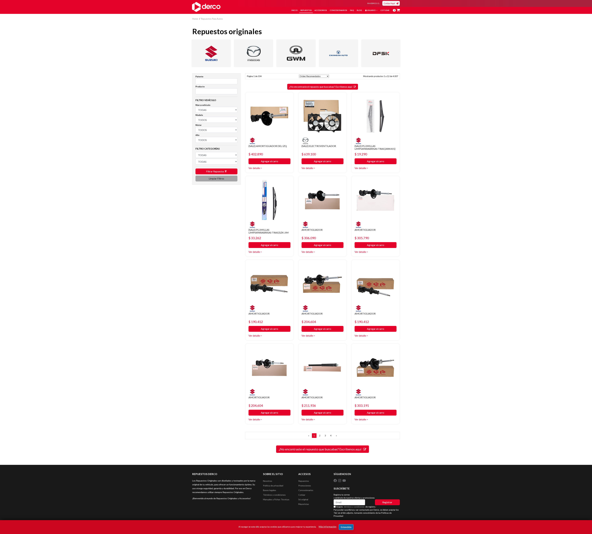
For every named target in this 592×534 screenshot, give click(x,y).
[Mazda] (253, 53)
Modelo (199, 115)
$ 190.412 (256, 322)
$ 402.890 (256, 154)
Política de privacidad (273, 485)
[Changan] (338, 53)
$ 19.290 (361, 154)
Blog (359, 10)
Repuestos (306, 10)
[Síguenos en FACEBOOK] (335, 480)
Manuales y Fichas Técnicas (276, 499)
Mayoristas (303, 504)
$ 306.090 (309, 238)
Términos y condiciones (274, 494)
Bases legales (269, 490)
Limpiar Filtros (216, 178)
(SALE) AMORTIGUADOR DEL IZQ (268, 145)
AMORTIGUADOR (312, 229)
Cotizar (384, 10)
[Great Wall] (296, 53)
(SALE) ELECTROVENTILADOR (319, 145)
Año (197, 135)
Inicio (294, 10)
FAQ (352, 10)
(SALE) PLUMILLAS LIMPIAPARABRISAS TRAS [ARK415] (375, 147)
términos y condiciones (354, 507)
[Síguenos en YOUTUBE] (344, 480)
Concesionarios (338, 10)
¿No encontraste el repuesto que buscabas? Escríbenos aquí (321, 86)
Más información (327, 526)
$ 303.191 (362, 405)
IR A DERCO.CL (373, 3)
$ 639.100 (309, 154)
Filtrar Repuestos (215, 171)
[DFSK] (381, 53)
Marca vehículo (202, 105)
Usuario (371, 10)
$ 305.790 (362, 238)
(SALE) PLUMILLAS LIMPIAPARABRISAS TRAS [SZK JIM (269, 231)
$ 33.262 (255, 238)
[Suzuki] (211, 53)
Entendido (346, 527)
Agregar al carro (269, 161)
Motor (198, 125)
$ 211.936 (309, 405)
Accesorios (320, 10)
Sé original (303, 499)
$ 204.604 (309, 322)
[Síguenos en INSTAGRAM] (340, 480)
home (195, 18)
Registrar (387, 502)
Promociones (304, 485)
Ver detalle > (255, 167)
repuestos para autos (212, 18)
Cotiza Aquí (390, 3)
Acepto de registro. (356, 507)
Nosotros (267, 481)
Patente (199, 76)
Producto (200, 86)
